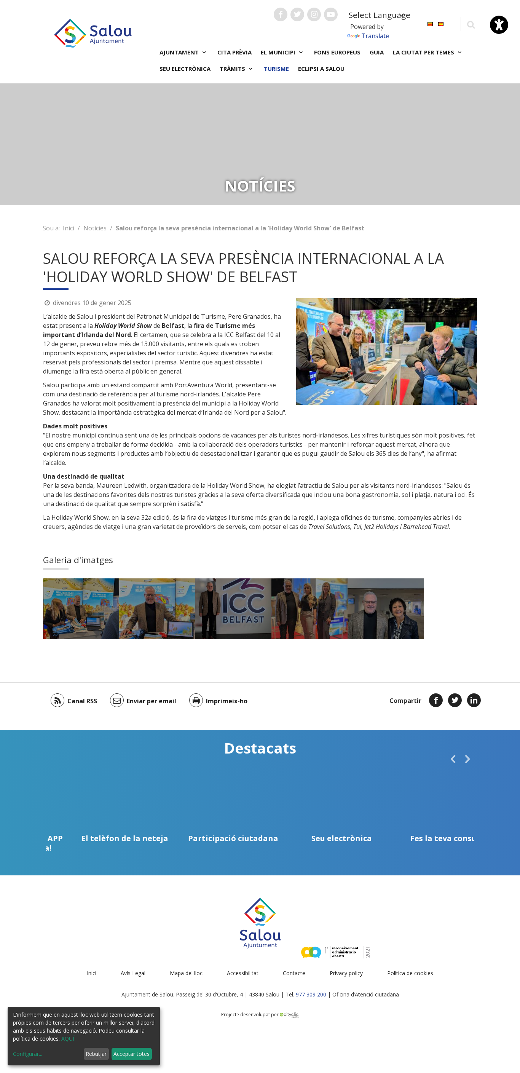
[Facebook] (436, 700)
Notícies (95, 228)
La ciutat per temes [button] (424, 52)
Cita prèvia (234, 52)
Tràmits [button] (233, 68)
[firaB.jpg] (81, 608)
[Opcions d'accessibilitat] (499, 24)
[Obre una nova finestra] (280, 14)
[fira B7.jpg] (386, 608)
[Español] (440, 23)
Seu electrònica (185, 68)
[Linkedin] (474, 700)
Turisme (276, 68)
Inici (68, 228)
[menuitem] (430, 23)
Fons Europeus (337, 52)
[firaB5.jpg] (233, 608)
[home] (93, 32)
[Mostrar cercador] (471, 24)
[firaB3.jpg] (157, 608)
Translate (375, 36)
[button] (453, 759)
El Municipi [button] (279, 52)
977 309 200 (311, 994)
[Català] (430, 23)
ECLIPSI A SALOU (321, 68)
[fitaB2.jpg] (309, 608)
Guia (377, 52)
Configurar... (27, 1053)
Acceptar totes (131, 1053)
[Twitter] (455, 700)
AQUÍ (67, 1038)
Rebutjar (96, 1053)
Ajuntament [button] (180, 52)
